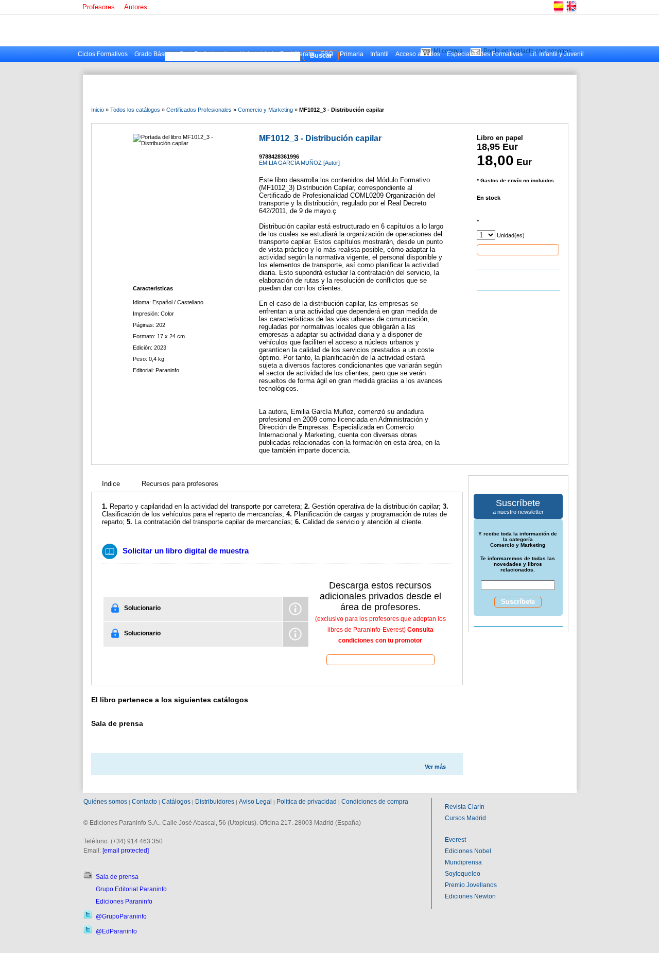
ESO (326, 54)
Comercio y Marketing (265, 110)
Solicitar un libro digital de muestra (186, 550)
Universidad (256, 54)
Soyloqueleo (462, 873)
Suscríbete (518, 601)
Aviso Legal (255, 801)
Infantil (379, 54)
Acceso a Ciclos (417, 54)
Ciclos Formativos (103, 54)
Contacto (144, 801)
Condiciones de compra (374, 801)
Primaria (351, 54)
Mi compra (448, 51)
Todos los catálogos (135, 110)
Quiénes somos (105, 801)
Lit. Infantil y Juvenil (556, 54)
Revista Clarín (464, 806)
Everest (455, 839)
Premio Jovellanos (471, 885)
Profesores (98, 7)
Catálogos (176, 801)
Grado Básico (153, 54)
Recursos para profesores (180, 484)
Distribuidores (214, 801)
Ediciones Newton (470, 896)
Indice (111, 484)
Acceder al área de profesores (380, 659)
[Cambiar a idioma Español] (558, 12)
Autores (135, 7)
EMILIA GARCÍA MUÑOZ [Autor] (299, 163)
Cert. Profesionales (206, 54)
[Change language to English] (571, 12)
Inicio (97, 110)
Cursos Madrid (465, 818)
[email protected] (125, 850)
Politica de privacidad (306, 801)
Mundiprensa (463, 862)
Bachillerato (297, 54)
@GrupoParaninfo (121, 916)
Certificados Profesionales (199, 110)
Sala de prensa (117, 876)
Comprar (518, 249)
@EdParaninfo (116, 931)
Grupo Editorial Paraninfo (131, 889)
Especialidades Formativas (485, 54)
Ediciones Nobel (468, 851)
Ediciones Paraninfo (124, 901)
